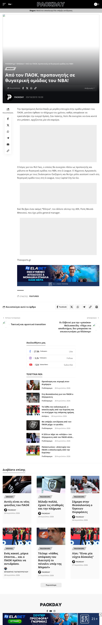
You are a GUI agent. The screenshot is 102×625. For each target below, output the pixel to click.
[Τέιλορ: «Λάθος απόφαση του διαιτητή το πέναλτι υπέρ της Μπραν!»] (51, 536)
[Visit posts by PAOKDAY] (9, 97)
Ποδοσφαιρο (45, 497)
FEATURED (34, 296)
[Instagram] (51, 358)
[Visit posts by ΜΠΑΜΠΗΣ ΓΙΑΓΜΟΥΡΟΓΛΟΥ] (5, 568)
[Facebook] (51, 352)
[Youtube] (51, 365)
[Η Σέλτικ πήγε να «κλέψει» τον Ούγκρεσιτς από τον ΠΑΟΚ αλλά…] (33, 438)
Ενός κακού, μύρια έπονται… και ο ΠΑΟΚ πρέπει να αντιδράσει (16, 559)
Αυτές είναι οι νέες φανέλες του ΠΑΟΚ (16, 503)
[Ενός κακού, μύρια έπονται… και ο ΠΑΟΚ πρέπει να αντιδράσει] (17, 536)
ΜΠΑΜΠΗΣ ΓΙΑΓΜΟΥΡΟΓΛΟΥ (16, 572)
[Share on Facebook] (23, 88)
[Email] (8, 144)
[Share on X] (27, 88)
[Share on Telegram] (8, 138)
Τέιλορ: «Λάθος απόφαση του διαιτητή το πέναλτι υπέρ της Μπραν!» (50, 560)
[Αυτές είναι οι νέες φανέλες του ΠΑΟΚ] (17, 484)
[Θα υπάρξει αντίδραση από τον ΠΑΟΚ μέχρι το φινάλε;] (33, 425)
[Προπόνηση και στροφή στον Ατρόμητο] (33, 385)
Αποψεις (9, 548)
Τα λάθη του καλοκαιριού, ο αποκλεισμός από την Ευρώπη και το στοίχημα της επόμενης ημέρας (58, 409)
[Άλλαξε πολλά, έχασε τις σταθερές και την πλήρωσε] (51, 484)
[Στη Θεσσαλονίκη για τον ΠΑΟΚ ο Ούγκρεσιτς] (33, 398)
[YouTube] (51, 611)
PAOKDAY (19, 97)
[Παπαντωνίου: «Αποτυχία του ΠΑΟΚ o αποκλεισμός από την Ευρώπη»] (33, 451)
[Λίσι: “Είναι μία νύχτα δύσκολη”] (85, 536)
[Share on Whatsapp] (31, 88)
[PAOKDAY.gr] (51, 4)
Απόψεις (45, 416)
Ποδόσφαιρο (47, 388)
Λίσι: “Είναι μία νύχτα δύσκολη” (83, 555)
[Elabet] (58, 275)
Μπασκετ (10, 69)
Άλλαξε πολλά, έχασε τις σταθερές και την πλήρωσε (51, 505)
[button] (5, 4)
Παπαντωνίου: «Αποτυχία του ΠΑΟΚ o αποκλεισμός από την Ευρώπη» (56, 450)
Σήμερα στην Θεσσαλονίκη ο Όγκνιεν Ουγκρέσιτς (82, 507)
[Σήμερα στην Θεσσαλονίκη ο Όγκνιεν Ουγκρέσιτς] (85, 484)
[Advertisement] (59, 143)
